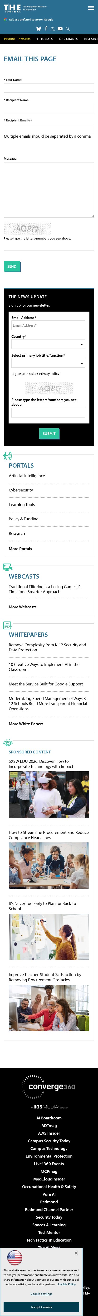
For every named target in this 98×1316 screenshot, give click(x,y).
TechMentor (49, 1232)
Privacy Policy (49, 373)
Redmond (49, 1202)
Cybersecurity (21, 490)
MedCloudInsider (49, 1179)
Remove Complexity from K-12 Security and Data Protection (47, 647)
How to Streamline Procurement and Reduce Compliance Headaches (49, 835)
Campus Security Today (49, 1141)
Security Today (49, 1217)
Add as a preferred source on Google (31, 19)
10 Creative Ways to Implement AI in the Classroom (44, 667)
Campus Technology (49, 1148)
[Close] (76, 1253)
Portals (21, 465)
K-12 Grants (68, 39)
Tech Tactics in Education (49, 1240)
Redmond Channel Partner (49, 1209)
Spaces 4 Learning (49, 1224)
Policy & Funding (24, 519)
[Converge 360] (49, 1087)
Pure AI (49, 1194)
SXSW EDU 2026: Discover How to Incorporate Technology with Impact (41, 764)
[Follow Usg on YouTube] (60, 28)
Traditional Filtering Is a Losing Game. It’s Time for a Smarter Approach (45, 589)
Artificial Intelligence (27, 475)
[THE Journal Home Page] (25, 8)
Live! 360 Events (49, 1163)
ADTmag (49, 1125)
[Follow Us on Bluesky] (38, 28)
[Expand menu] (91, 9)
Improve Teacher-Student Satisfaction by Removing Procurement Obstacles (45, 977)
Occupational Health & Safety (49, 1186)
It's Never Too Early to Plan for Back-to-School (43, 906)
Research (17, 533)
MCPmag (49, 1171)
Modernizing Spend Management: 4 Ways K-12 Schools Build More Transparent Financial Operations (48, 703)
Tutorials (45, 39)
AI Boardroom (49, 1118)
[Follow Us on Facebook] (46, 28)
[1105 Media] (49, 1106)
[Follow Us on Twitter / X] (53, 29)
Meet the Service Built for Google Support (46, 684)
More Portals (20, 548)
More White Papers (26, 723)
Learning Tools (22, 504)
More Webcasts (23, 607)
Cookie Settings (41, 1293)
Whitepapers (28, 634)
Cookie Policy (67, 1284)
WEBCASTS (24, 576)
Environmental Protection (49, 1156)
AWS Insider (49, 1133)
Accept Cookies (41, 1307)
